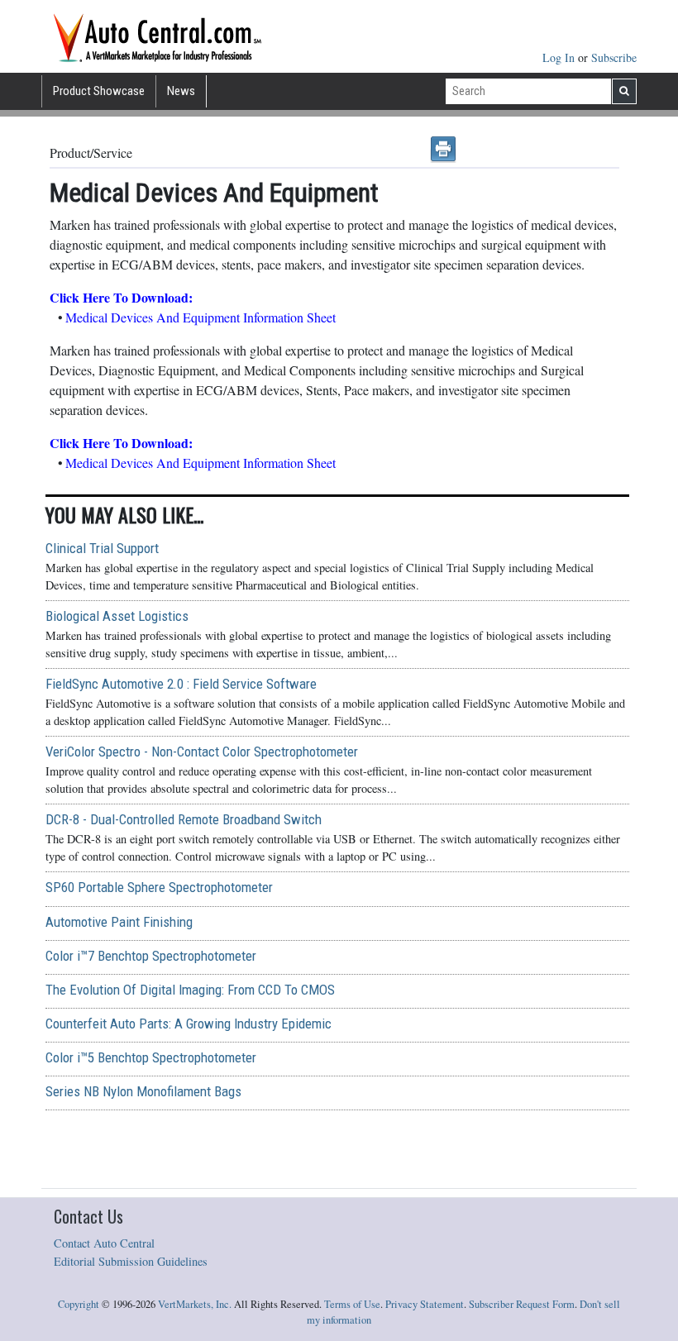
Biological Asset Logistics (117, 616)
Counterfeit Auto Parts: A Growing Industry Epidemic (188, 1023)
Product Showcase (99, 91)
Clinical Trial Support (102, 548)
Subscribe (614, 57)
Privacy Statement (424, 1304)
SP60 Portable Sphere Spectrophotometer (159, 887)
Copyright (78, 1304)
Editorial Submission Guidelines (131, 1261)
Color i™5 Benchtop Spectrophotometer (150, 1057)
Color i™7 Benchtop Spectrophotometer (150, 955)
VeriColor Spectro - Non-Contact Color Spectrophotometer (201, 751)
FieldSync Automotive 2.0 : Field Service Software (181, 683)
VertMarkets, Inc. (195, 1304)
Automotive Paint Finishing (119, 922)
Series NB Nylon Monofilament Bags (143, 1091)
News (181, 91)
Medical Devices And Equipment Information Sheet (200, 317)
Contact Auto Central (104, 1243)
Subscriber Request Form (522, 1304)
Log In (560, 57)
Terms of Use (352, 1304)
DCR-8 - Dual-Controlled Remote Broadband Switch (183, 819)
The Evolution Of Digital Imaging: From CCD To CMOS (190, 989)
